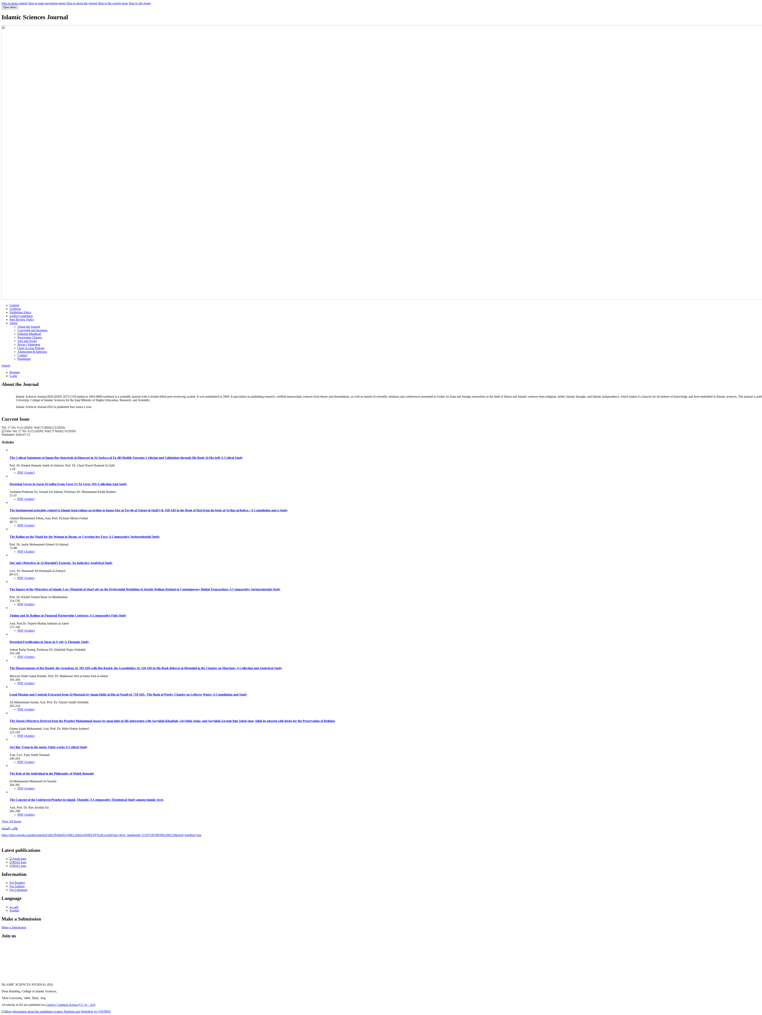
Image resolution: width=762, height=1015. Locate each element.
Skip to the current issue (113, 3)
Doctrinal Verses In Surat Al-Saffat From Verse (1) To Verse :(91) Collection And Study (68, 484)
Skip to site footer (140, 3)
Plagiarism (24, 359)
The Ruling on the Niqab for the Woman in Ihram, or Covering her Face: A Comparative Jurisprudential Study (85, 536)
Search (6, 365)
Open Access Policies (30, 348)
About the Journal (28, 326)
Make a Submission (14, 927)
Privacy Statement (28, 344)
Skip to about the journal (81, 3)
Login (13, 376)
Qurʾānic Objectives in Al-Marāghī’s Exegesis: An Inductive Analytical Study (61, 563)
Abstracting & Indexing (32, 351)
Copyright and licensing (32, 330)
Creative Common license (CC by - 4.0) (70, 1004)
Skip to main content (14, 3)
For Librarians (18, 890)
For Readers (17, 882)
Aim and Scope (27, 341)
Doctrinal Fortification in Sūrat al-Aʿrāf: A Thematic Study (49, 642)
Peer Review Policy (22, 319)
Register (15, 372)
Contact (22, 355)
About (13, 323)
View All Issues (11, 821)
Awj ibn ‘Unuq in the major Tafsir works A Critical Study (48, 747)
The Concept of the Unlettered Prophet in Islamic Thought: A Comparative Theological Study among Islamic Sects (86, 799)
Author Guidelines (21, 316)
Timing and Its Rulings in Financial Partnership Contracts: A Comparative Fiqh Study (68, 615)
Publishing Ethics (20, 312)
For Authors (17, 886)
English (14, 910)
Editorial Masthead (29, 333)
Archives (15, 308)
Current (14, 305)
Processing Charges (29, 337)
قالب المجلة (10, 828)
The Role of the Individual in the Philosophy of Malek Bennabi (52, 773)
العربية (14, 907)
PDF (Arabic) (26, 472)
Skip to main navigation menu (47, 3)
